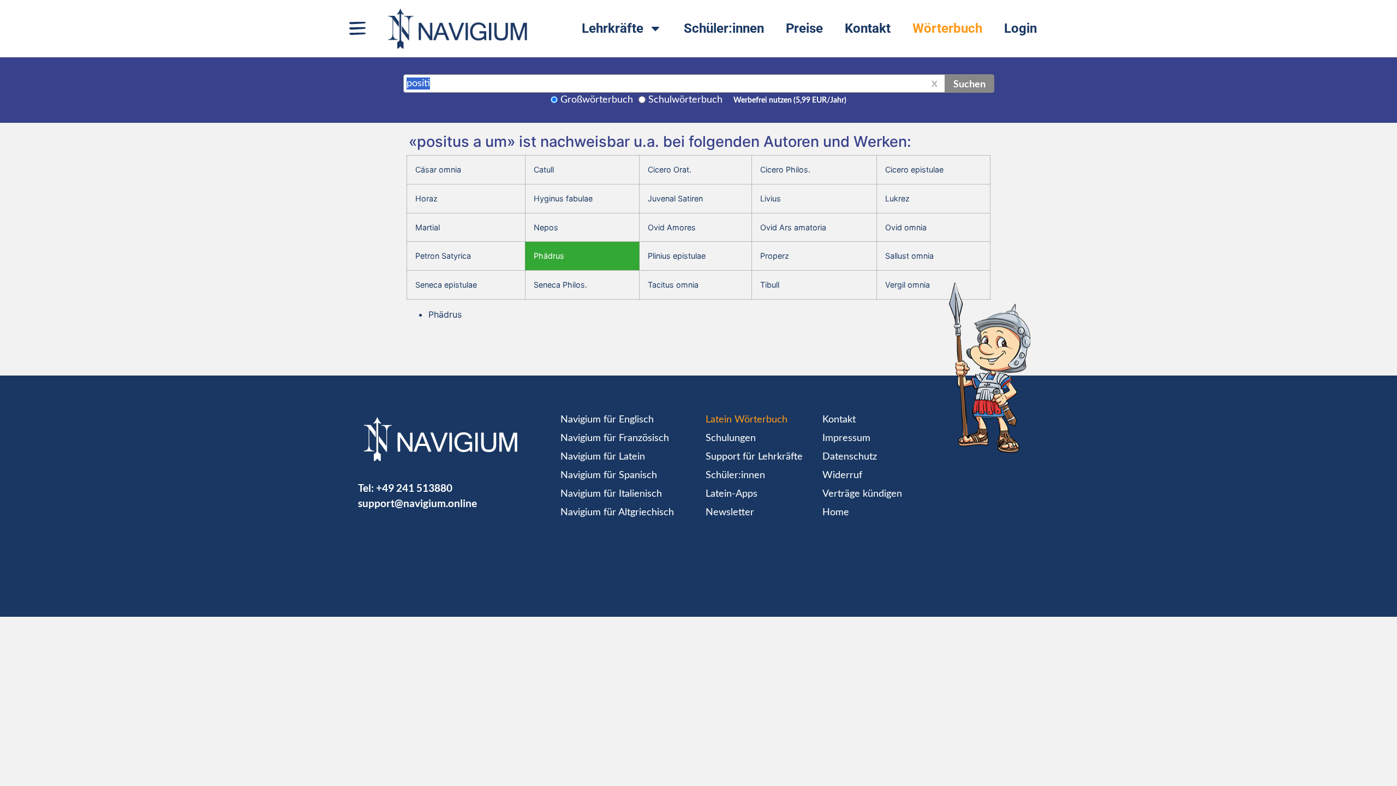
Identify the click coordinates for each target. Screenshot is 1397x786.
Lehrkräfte (612, 28)
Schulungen (731, 438)
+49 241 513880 (414, 487)
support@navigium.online (417, 503)
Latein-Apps (731, 494)
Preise (804, 28)
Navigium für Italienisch (611, 494)
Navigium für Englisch (607, 420)
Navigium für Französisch (614, 438)
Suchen (969, 84)
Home (835, 512)
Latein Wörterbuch (746, 420)
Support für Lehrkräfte (754, 457)
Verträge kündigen (862, 494)
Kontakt (868, 28)
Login (1020, 28)
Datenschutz (849, 457)
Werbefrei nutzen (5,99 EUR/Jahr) (789, 100)
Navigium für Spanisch (608, 475)
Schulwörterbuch (685, 100)
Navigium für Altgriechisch (617, 512)
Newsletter (730, 512)
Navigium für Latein (602, 457)
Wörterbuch (947, 28)
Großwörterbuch (596, 100)
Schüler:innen (724, 28)
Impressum (846, 438)
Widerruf (842, 475)
